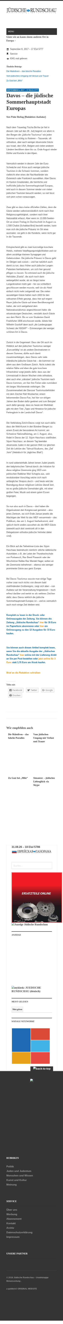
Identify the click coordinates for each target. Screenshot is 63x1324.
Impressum (12, 1236)
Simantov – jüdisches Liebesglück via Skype (44, 781)
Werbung (11, 1214)
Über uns (11, 1209)
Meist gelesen (17, 1009)
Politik (10, 1166)
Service (13, 53)
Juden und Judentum (18, 1171)
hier (42, 622)
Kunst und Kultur (16, 1180)
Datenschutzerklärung (19, 1232)
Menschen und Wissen (19, 1175)
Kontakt (11, 1223)
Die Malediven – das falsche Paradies (23, 71)
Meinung (11, 1184)
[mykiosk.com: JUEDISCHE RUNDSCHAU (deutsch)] (32, 991)
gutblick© (12, 1289)
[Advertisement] (34, 962)
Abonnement (14, 1218)
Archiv (10, 1227)
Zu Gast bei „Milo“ (14, 80)
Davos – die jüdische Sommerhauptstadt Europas (29, 101)
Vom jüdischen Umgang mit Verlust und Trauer (27, 76)
